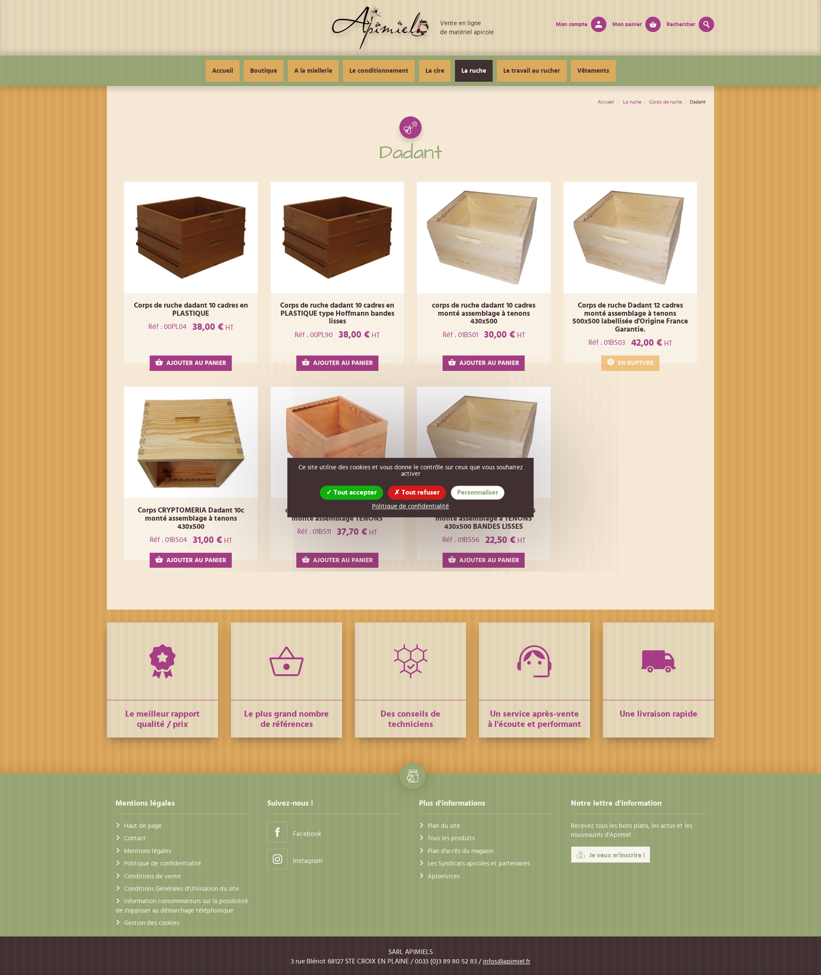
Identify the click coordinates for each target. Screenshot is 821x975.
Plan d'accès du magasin (460, 851)
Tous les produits (451, 838)
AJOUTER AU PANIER (196, 363)
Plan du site (444, 826)
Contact (135, 838)
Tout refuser (420, 492)
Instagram (307, 860)
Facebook (307, 833)
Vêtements (593, 71)
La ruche (473, 71)
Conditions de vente (152, 876)
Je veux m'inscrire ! (617, 855)
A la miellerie (313, 71)
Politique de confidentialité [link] (410, 506)
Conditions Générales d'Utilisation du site (181, 889)
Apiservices (444, 876)
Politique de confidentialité (162, 863)
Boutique (263, 71)
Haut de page (143, 826)
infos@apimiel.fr (506, 961)
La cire (434, 71)
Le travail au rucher (531, 71)
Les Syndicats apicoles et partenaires (479, 863)
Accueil (222, 71)
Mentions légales (147, 851)
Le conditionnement (378, 71)
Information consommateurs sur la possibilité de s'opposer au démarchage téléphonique (181, 905)
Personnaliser (477, 492)
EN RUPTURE (636, 363)
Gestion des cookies (151, 923)
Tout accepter (354, 492)
